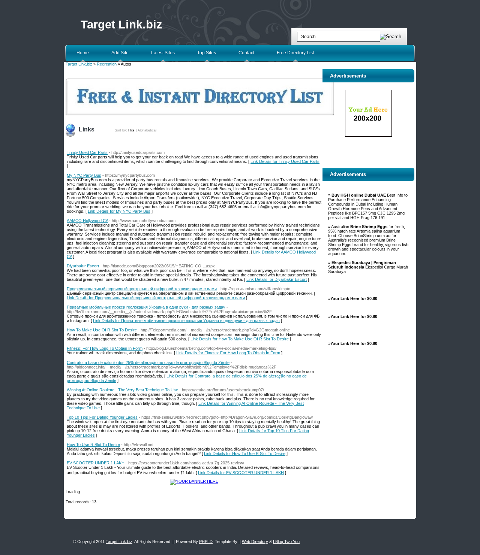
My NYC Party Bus (84, 175)
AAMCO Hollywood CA (87, 220)
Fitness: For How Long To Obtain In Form (104, 348)
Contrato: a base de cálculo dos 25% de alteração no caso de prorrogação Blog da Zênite (148, 362)
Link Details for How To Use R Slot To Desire (244, 453)
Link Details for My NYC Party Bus (119, 211)
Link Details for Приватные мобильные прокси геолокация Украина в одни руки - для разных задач (186, 320)
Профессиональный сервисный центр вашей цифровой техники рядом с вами (142, 288)
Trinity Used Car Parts (87, 152)
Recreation (107, 64)
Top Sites (206, 52)
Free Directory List (295, 52)
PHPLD (206, 541)
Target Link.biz (121, 24)
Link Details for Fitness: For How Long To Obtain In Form (228, 353)
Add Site (120, 52)
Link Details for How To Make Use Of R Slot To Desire (239, 339)
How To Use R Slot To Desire (93, 444)
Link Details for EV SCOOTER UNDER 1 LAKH (241, 472)
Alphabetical (147, 130)
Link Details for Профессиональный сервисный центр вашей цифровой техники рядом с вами (156, 297)
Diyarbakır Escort (83, 266)
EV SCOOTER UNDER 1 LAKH (95, 463)
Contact (246, 52)
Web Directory (255, 541)
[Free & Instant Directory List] (200, 114)
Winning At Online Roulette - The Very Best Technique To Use (122, 390)
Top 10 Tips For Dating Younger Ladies (102, 417)
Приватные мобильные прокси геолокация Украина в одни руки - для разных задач (146, 307)
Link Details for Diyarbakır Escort (276, 279)
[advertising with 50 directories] (194, 481)
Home (82, 52)
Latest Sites (163, 52)
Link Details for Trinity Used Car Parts (285, 161)
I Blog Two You (286, 541)
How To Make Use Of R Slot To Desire (102, 330)
